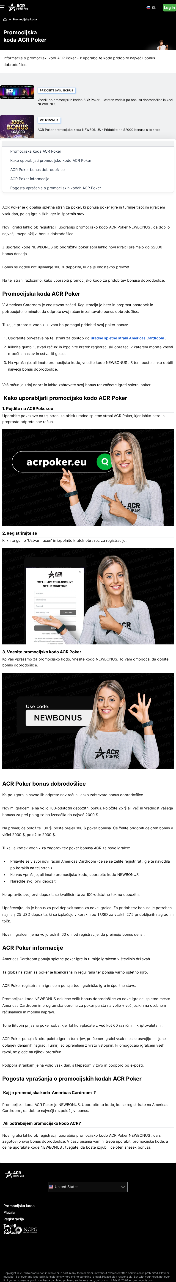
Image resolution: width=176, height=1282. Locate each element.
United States (66, 1186)
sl (154, 8)
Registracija (13, 1219)
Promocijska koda (19, 1205)
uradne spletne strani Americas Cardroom (128, 338)
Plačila (9, 1212)
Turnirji (9, 1225)
